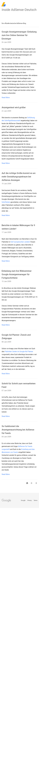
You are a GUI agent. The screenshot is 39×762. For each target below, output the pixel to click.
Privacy (29, 500)
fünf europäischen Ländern (20, 242)
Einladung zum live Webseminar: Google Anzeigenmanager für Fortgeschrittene (17, 274)
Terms (35, 500)
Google (23, 500)
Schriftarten (6, 202)
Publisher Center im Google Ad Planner (19, 352)
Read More (6, 98)
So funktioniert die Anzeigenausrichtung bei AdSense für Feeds (18, 429)
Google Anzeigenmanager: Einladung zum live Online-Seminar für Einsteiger (19, 35)
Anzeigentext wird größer (14, 107)
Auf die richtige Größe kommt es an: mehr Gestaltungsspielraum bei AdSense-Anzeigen (19, 176)
